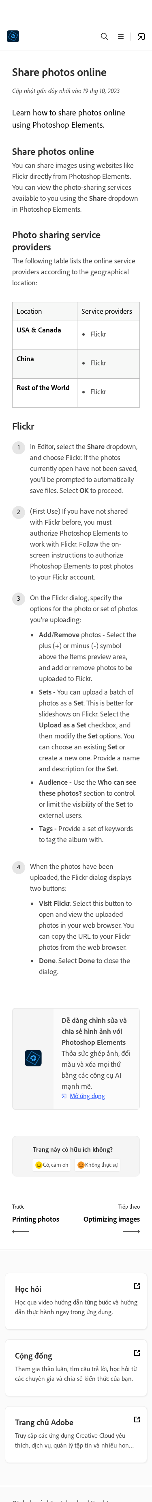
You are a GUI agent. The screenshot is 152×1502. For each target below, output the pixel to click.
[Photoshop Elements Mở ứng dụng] (141, 37)
